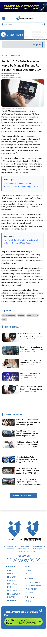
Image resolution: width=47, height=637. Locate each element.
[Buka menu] (3, 18)
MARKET (11, 570)
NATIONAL (12, 583)
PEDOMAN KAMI (33, 585)
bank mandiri (32, 315)
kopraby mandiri (8, 315)
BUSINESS (11, 580)
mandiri (21, 315)
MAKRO (10, 573)
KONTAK (29, 592)
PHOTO (29, 570)
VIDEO (29, 573)
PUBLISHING (31, 589)
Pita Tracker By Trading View (39, 39)
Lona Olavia (10, 75)
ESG (9, 587)
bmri (4, 319)
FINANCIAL (12, 577)
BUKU (28, 601)
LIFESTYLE (11, 600)
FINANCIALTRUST (15, 594)
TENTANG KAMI (33, 582)
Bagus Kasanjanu (13, 73)
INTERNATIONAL (14, 590)
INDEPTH (11, 597)
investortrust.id (19, 111)
